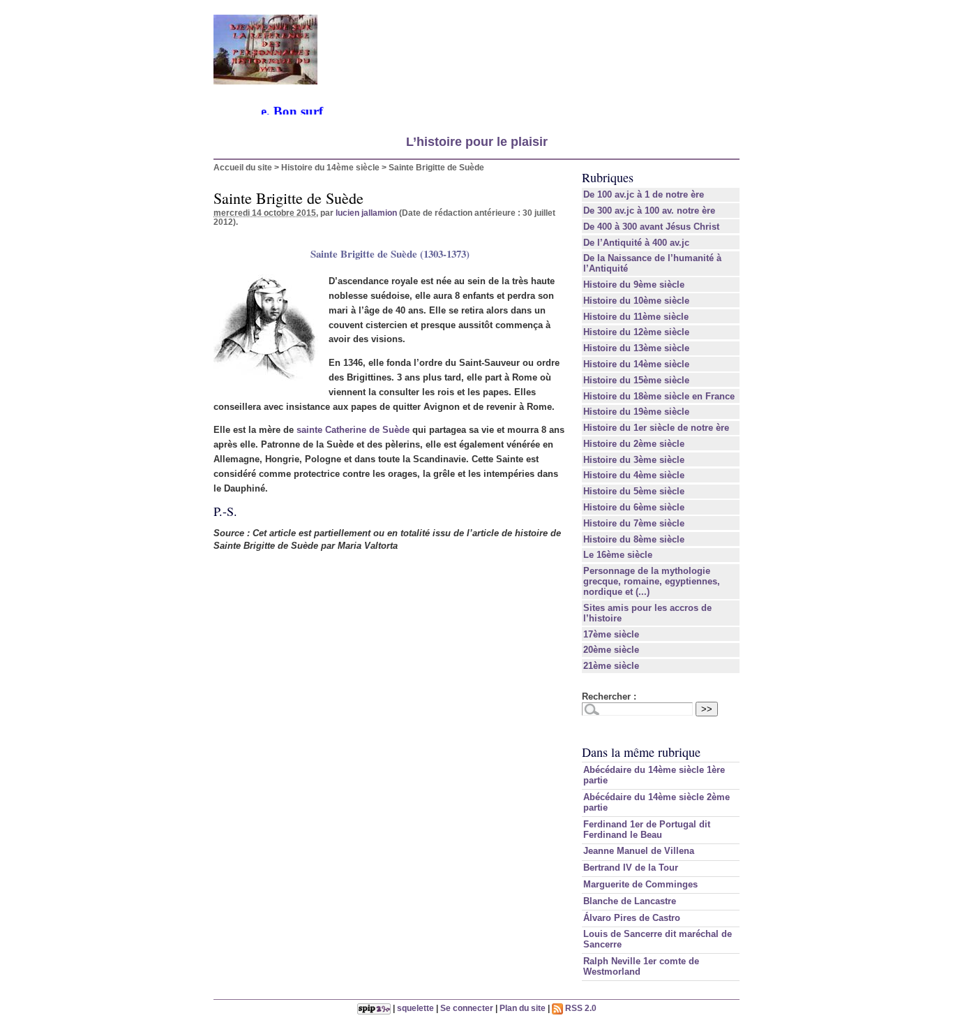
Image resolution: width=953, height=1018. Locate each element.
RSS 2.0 (579, 1007)
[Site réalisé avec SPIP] (374, 1007)
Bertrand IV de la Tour (630, 867)
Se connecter (466, 1007)
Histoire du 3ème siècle (633, 460)
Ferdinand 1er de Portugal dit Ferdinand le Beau (646, 829)
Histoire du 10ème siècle (636, 300)
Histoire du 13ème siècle (636, 348)
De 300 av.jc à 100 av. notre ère (649, 210)
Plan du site (523, 1007)
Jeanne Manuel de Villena (638, 851)
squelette (415, 1007)
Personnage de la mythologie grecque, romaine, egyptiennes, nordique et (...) (651, 581)
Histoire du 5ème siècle (633, 491)
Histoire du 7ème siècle (633, 523)
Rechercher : (609, 696)
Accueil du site (242, 167)
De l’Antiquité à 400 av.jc (636, 242)
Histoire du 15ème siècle (636, 380)
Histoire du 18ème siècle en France (659, 396)
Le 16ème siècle (617, 554)
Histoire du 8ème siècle (633, 539)
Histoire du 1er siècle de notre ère (656, 427)
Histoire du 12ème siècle (636, 332)
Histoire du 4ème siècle (633, 475)
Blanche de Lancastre (629, 901)
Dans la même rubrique (641, 752)
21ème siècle (611, 666)
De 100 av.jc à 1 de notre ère (643, 194)
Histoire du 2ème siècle (633, 443)
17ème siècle (611, 634)
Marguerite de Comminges (640, 884)
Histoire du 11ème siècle (636, 316)
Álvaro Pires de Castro (631, 918)
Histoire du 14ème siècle (330, 167)
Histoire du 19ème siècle (636, 411)
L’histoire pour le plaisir (477, 142)
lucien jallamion (366, 212)
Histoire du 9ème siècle (633, 284)
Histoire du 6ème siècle (633, 507)
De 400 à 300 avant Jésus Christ (651, 226)
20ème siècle (611, 649)
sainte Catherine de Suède (353, 430)
